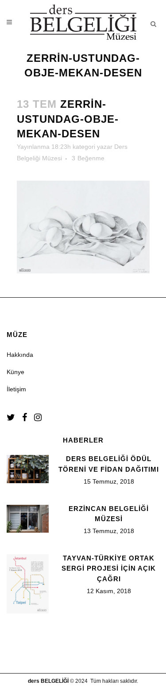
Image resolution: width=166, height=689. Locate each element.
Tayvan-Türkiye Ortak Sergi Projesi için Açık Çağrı (109, 568)
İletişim (16, 389)
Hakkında (20, 354)
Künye (15, 371)
